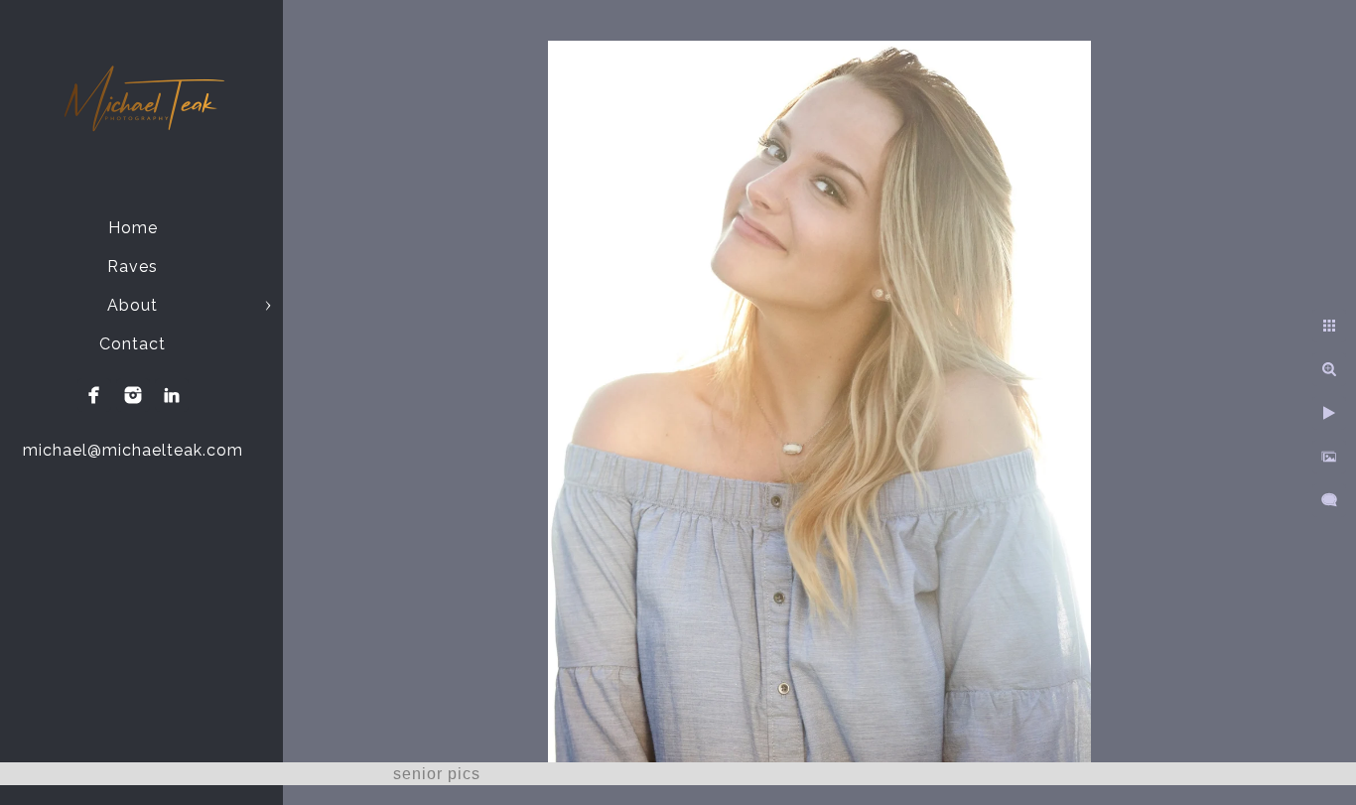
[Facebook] (94, 395)
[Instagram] (133, 395)
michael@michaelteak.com (133, 450)
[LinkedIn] (172, 395)
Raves (132, 266)
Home (133, 227)
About (132, 305)
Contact (132, 344)
